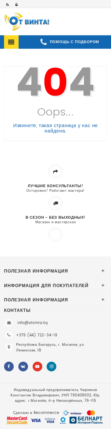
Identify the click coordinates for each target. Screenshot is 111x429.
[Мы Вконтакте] (23, 366)
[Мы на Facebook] (9, 366)
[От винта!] (27, 22)
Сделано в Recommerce (36, 413)
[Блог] (8, 5)
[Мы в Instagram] (51, 366)
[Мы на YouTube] (37, 366)
